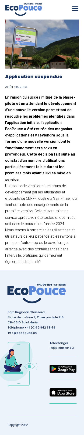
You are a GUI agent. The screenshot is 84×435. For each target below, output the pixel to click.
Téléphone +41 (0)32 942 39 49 (31, 327)
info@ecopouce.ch (22, 333)
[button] (75, 8)
